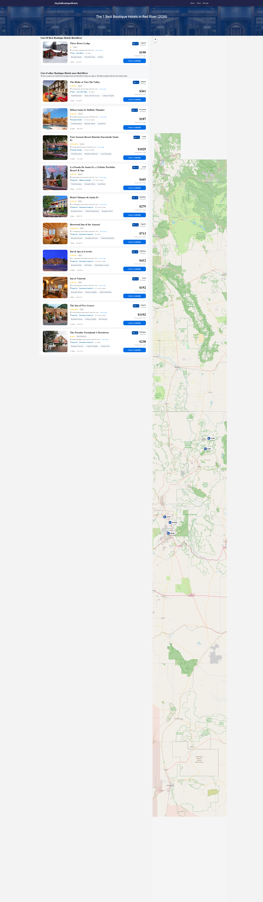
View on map (98, 50)
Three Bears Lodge (80, 43)
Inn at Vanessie (78, 278)
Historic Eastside (85, 180)
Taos (73, 53)
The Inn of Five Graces (82, 305)
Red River (80, 53)
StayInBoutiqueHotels (66, 3)
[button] (211, 438)
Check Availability (134, 61)
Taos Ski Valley (82, 92)
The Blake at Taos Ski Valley (85, 82)
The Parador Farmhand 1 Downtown (89, 332)
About (199, 3)
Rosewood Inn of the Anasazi (85, 224)
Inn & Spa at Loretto (81, 251)
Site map (205, 3)
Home (192, 3)
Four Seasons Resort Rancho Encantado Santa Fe (94, 138)
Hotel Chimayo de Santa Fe (84, 197)
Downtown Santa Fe (86, 207)
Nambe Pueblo (77, 120)
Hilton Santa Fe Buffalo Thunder (87, 110)
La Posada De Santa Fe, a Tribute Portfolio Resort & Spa (92, 168)
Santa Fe (75, 180)
